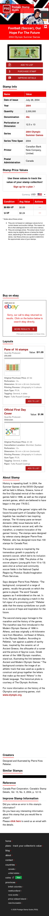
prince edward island (17, 898)
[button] (40, 207)
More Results (22, 329)
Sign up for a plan (23, 186)
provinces (10, 882)
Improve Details (27, 77)
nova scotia (13, 894)
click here (15, 821)
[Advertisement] (24, 266)
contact (9, 859)
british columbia (15, 886)
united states (13, 873)
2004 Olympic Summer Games (34, 133)
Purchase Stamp (27, 71)
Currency (26, 194)
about (8, 855)
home (8, 840)
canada (11, 869)
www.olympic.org (12, 694)
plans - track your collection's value (23, 845)
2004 (28, 105)
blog (7, 850)
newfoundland (14, 890)
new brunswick (14, 902)
